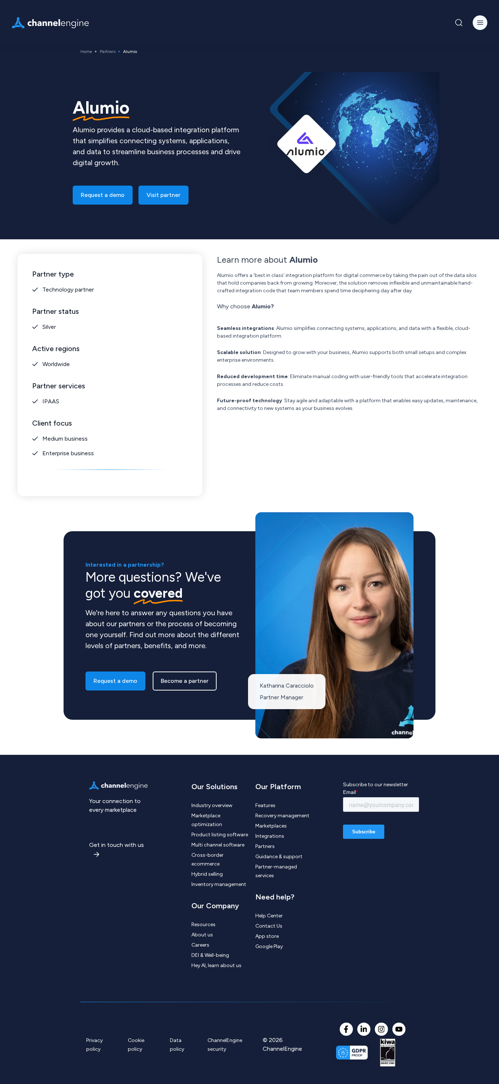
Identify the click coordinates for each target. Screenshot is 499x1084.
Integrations (269, 836)
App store (267, 936)
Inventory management (218, 884)
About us (202, 935)
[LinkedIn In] (363, 1029)
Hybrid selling (207, 874)
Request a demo (103, 194)
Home (86, 51)
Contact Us (268, 926)
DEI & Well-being (210, 955)
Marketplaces (271, 826)
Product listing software (219, 835)
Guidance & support (278, 856)
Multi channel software (217, 845)
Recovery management (282, 816)
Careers (200, 945)
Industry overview (211, 805)
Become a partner (185, 680)
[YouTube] (398, 1029)
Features (265, 805)
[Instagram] (381, 1029)
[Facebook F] (346, 1029)
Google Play (269, 946)
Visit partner (163, 194)
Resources (203, 924)
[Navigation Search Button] (458, 22)
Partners (107, 51)
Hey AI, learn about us (216, 965)
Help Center (269, 916)
